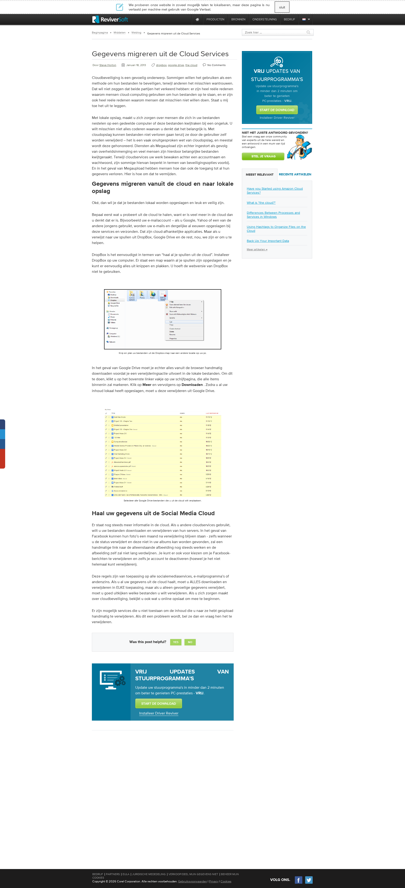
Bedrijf (97, 874)
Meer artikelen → (257, 249)
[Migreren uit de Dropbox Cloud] (162, 350)
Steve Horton (107, 65)
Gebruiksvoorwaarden (192, 881)
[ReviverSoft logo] (110, 19)
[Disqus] (162, 794)
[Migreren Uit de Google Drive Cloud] (162, 498)
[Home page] (197, 19)
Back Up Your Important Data (268, 241)
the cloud (191, 65)
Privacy (213, 881)
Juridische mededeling (149, 874)
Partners (113, 874)
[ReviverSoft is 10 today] (187, 19)
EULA (126, 874)
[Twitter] (309, 883)
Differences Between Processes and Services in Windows (273, 214)
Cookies (226, 881)
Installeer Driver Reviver (158, 713)
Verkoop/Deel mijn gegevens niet (193, 874)
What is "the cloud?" (261, 202)
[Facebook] (299, 883)
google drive (176, 65)
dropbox (161, 65)
